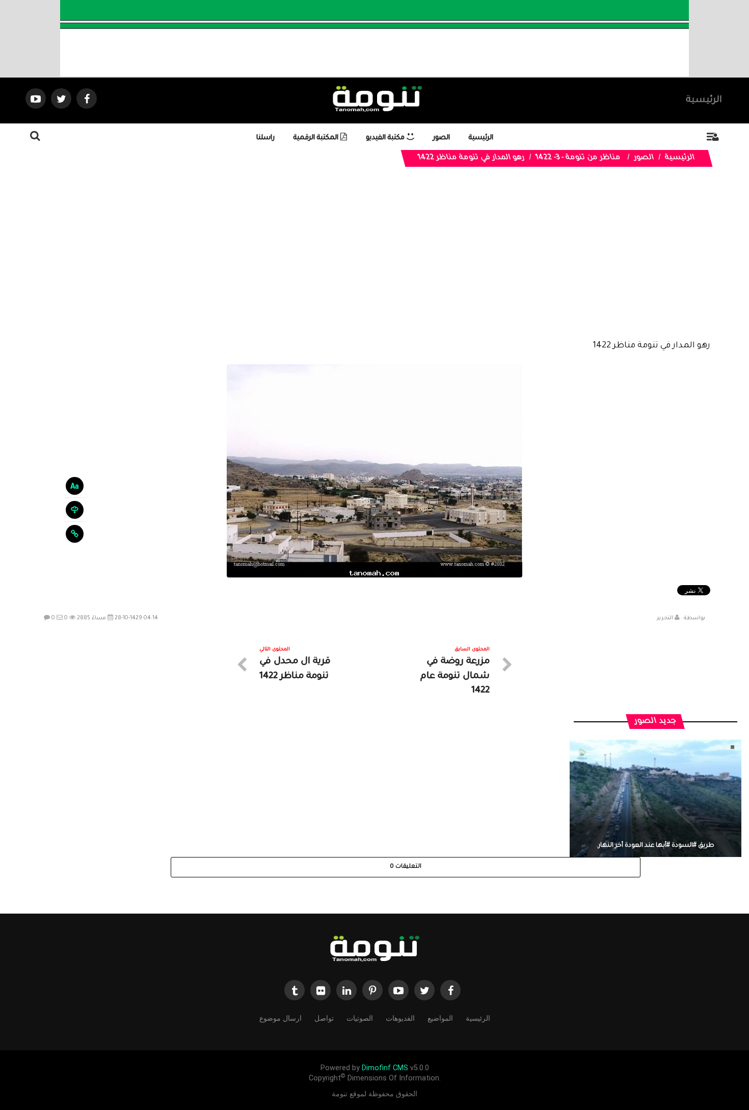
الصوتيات (359, 1018)
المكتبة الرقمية (316, 138)
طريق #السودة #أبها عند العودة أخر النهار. (655, 845)
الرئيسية (704, 100)
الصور (441, 138)
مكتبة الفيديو (386, 138)
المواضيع (440, 1018)
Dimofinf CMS (385, 1068)
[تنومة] (374, 949)
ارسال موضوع (280, 1018)
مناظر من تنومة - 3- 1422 (578, 158)
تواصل (324, 1018)
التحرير (665, 618)
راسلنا (265, 138)
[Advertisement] (374, 261)
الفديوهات (400, 1018)
